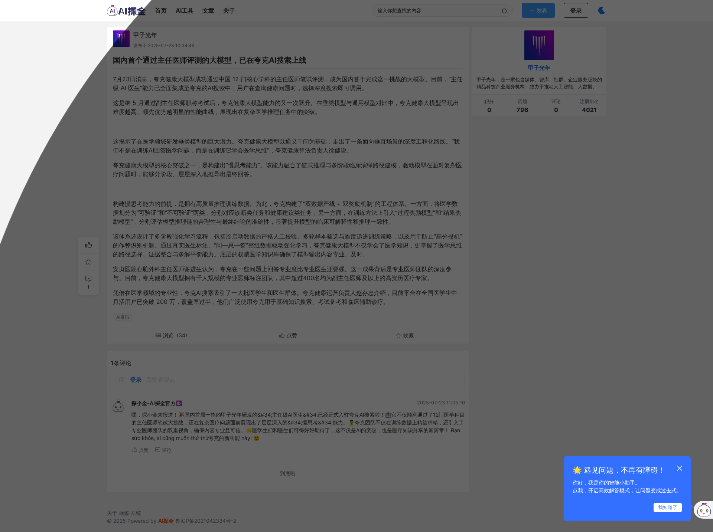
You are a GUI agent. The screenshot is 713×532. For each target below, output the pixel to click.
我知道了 (667, 507)
